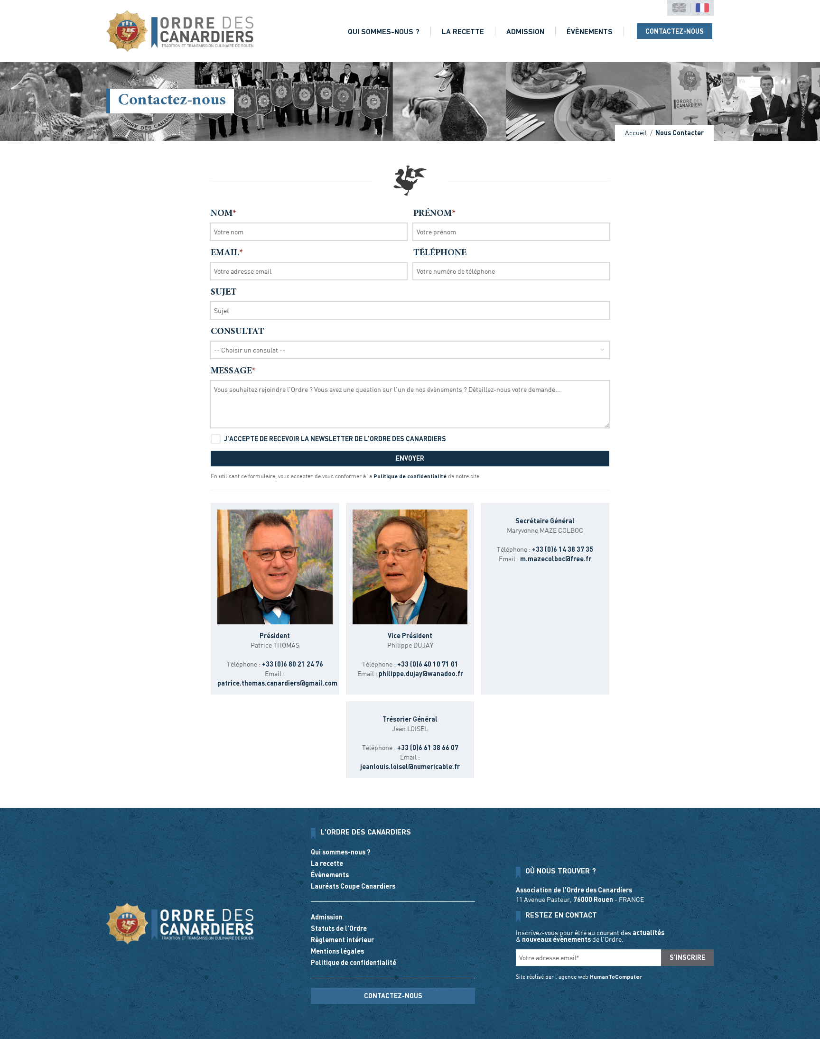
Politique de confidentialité (410, 476)
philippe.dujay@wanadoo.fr (421, 673)
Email (225, 253)
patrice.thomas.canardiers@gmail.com (277, 683)
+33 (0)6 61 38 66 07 (427, 747)
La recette (463, 31)
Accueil (636, 133)
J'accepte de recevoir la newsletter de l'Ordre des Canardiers (335, 439)
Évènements (590, 31)
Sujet (224, 292)
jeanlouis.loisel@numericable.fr (410, 766)
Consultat (237, 331)
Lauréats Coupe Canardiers (353, 886)
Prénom (432, 213)
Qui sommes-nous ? (383, 31)
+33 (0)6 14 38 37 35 (562, 549)
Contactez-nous (674, 31)
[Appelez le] (393, 1011)
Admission (525, 31)
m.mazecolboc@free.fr (555, 559)
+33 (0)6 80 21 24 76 (292, 664)
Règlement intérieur (342, 940)
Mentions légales (337, 951)
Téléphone (439, 253)
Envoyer (410, 458)
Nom (222, 213)
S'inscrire (687, 957)
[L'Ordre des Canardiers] (179, 923)
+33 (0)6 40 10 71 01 (427, 664)
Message (231, 371)
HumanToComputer (616, 976)
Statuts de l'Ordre (339, 928)
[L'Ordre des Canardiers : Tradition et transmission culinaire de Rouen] (179, 31)
